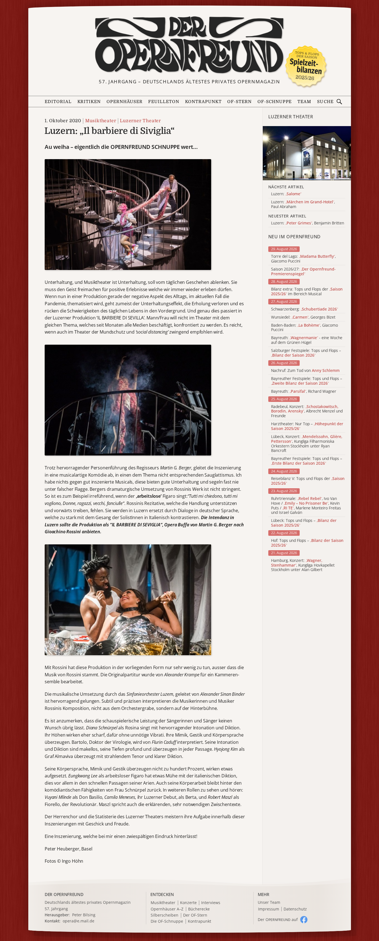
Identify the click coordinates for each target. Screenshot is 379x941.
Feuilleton (163, 101)
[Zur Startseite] (189, 45)
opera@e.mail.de (78, 921)
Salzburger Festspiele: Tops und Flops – (306, 353)
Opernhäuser (125, 101)
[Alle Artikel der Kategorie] (306, 153)
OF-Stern (239, 101)
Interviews (210, 902)
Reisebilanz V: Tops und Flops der (308, 481)
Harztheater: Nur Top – (307, 426)
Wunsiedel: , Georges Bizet (303, 317)
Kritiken (89, 101)
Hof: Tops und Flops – (307, 543)
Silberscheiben (164, 915)
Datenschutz (295, 909)
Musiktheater (100, 120)
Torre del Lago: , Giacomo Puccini (303, 259)
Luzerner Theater (140, 120)
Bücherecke (199, 909)
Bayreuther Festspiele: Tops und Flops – (306, 381)
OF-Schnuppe (274, 101)
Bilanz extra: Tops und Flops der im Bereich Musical (307, 291)
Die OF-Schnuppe (167, 921)
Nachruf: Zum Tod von (305, 370)
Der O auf (278, 919)
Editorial (58, 101)
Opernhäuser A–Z (167, 909)
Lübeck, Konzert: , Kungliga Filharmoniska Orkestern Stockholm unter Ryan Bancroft (306, 443)
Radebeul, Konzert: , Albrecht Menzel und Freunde (307, 411)
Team (304, 101)
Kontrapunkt (203, 101)
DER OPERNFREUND (64, 894)
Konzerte (188, 902)
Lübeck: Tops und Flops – (304, 523)
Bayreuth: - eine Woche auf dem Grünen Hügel (306, 340)
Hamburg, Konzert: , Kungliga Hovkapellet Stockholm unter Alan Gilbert (303, 565)
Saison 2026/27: (303, 271)
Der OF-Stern (195, 915)
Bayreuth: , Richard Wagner (303, 391)
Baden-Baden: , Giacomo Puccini (304, 327)
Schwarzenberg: (304, 309)
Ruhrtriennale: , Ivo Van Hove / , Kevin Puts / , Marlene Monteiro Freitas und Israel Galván (306, 505)
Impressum (268, 909)
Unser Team (269, 902)
